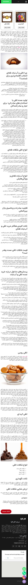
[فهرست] (26, 1)
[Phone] (24, 573)
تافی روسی (24, 356)
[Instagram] (24, 577)
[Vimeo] (16, 546)
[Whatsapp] (24, 569)
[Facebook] (25, 546)
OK (7, 558)
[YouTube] (19, 546)
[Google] (22, 546)
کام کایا (20, 525)
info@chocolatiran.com (19, 543)
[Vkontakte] (13, 546)
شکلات (18, 47)
